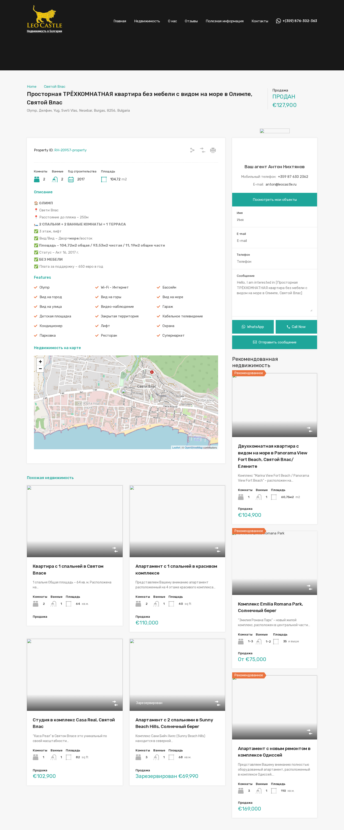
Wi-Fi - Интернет (115, 287)
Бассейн (169, 287)
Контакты (260, 21)
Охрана (168, 326)
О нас (172, 21)
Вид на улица (51, 307)
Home (32, 86)
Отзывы (191, 21)
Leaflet (176, 447)
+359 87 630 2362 (293, 177)
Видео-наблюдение (117, 307)
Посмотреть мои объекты (275, 200)
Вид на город (51, 297)
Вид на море (172, 297)
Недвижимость (147, 21)
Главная (119, 21)
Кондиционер (51, 326)
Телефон (243, 254)
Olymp (45, 287)
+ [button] (40, 362)
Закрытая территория (120, 316)
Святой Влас (54, 86)
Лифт (105, 326)
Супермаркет (173, 335)
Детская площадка (55, 316)
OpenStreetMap (194, 447)
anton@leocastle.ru (281, 184)
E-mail (241, 234)
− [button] (40, 369)
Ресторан (109, 335)
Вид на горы (111, 297)
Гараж (167, 307)
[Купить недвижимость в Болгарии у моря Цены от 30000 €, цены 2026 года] (44, 35)
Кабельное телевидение (182, 316)
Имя (240, 213)
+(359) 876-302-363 (299, 21)
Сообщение (246, 276)
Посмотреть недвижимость (74, 543)
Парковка (48, 335)
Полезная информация (225, 21)
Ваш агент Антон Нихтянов (275, 166)
